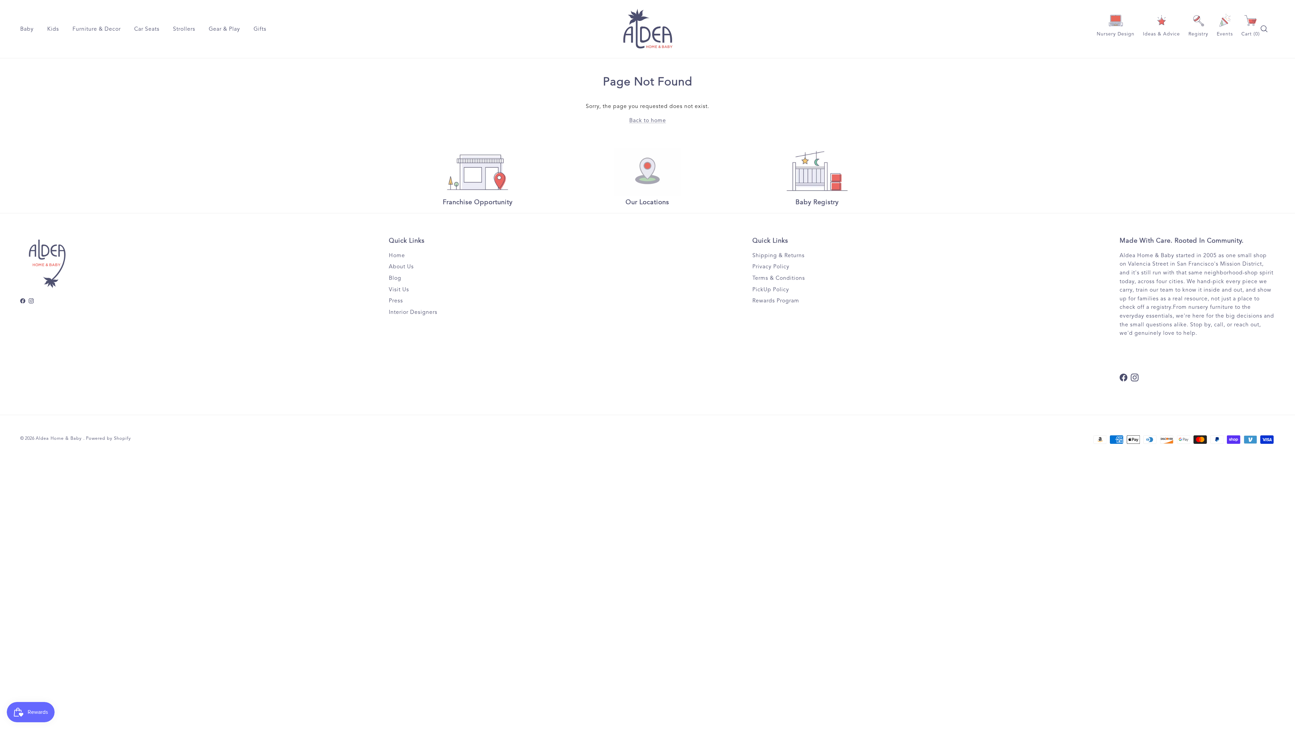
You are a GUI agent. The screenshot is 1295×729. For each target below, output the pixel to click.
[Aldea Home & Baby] (648, 29)
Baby (27, 29)
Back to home (647, 120)
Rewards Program (775, 300)
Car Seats (147, 29)
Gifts (260, 29)
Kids (53, 29)
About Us (401, 266)
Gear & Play (224, 29)
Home (397, 255)
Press (396, 300)
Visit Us (399, 289)
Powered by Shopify (108, 438)
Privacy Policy (770, 266)
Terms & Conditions (778, 278)
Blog (395, 278)
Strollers (184, 29)
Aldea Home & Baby (59, 438)
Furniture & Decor (97, 29)
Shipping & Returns (778, 255)
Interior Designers (413, 312)
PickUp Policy (770, 289)
